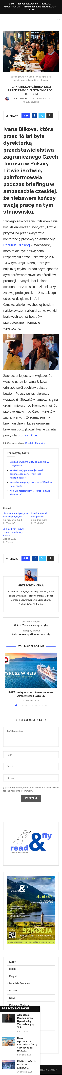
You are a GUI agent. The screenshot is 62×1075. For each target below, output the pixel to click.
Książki (13, 976)
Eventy (12, 961)
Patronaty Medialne (19, 1005)
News (12, 998)
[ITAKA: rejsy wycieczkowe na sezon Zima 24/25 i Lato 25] (31, 670)
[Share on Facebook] (34, 115)
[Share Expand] (49, 115)
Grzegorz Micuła (31, 585)
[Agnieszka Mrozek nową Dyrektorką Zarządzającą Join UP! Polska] (8, 1018)
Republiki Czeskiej (16, 245)
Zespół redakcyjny (28, 4)
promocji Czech (29, 435)
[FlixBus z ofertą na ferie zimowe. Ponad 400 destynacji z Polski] (8, 1064)
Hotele (12, 969)
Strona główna (17, 76)
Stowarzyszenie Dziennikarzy (39, 7)
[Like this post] (27, 115)
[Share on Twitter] (42, 115)
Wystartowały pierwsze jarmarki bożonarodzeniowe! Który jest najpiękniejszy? (26, 474)
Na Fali (13, 990)
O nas (12, 4)
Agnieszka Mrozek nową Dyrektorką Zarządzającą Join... (25, 1021)
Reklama (46, 4)
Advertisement (12, 7)
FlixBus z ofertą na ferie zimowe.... (26, 1064)
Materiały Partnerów (19, 983)
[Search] (58, 19)
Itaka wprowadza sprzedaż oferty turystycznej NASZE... (27, 1044)
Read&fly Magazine (35, 443)
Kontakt (31, 10)
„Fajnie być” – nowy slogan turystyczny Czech (13, 532)
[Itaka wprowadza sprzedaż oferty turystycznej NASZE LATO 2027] (8, 1041)
